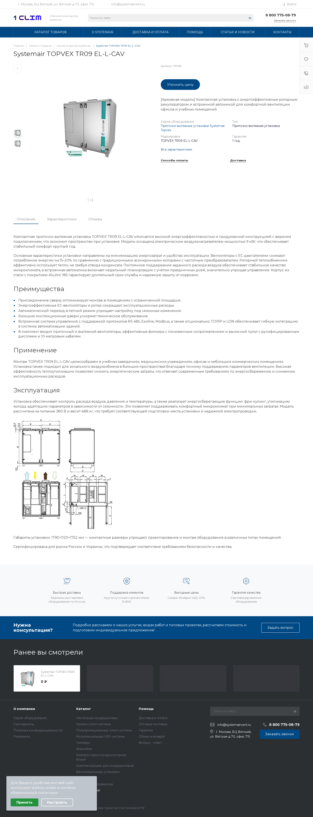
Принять (24, 802)
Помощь (146, 709)
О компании (24, 709)
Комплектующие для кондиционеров (105, 766)
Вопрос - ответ (150, 743)
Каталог (83, 709)
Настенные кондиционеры (97, 718)
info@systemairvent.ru (128, 4)
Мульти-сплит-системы (93, 724)
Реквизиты (21, 736)
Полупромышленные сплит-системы (104, 730)
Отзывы (95, 219)
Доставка (238, 160)
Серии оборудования (30, 718)
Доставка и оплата (153, 718)
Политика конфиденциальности (38, 730)
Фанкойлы (84, 749)
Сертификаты (23, 724)
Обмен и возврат (152, 736)
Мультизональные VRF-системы (100, 736)
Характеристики (62, 219)
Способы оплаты (174, 160)
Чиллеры (83, 743)
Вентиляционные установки (97, 772)
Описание (26, 219)
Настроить (57, 802)
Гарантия (146, 730)
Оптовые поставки (153, 724)
